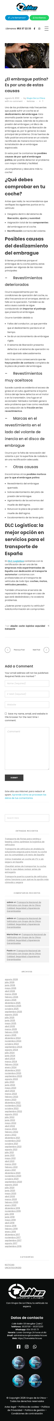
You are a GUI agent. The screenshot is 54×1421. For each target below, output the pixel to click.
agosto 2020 (11, 1184)
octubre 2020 (12, 1178)
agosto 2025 (11, 1014)
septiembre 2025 (13, 1011)
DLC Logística (16, 561)
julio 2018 (9, 1214)
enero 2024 (10, 1067)
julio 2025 (9, 1017)
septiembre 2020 (13, 1181)
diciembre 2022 (12, 1102)
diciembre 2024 (13, 1038)
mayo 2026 (10, 988)
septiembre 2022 (13, 1111)
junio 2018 (10, 1217)
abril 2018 (9, 1222)
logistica (30, 625)
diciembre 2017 (12, 1234)
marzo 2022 (11, 1129)
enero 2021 (10, 1170)
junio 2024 (10, 1055)
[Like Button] (39, 101)
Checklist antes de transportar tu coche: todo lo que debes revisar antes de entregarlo (25, 869)
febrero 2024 (11, 1064)
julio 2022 (9, 1117)
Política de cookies (29, 1406)
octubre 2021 (11, 1143)
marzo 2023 (11, 1093)
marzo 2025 (11, 1029)
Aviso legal (10, 1406)
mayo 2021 (10, 1158)
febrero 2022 (11, 1132)
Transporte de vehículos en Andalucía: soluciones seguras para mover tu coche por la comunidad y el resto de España (26, 851)
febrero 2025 (11, 1032)
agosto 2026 (11, 979)
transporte (10, 628)
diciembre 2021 (12, 1137)
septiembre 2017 (13, 1240)
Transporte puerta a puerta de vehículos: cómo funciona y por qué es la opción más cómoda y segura (27, 879)
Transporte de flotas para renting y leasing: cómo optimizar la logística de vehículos (24, 841)
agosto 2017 (11, 1243)
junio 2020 (10, 1190)
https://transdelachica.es (30, 1338)
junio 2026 (10, 985)
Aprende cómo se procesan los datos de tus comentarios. (25, 796)
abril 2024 (10, 1058)
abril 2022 (10, 1126)
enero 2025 (10, 1035)
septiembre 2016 (13, 1246)
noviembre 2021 (13, 1140)
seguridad (40, 625)
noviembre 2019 (13, 1211)
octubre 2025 (12, 1008)
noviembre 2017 (13, 1237)
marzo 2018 (10, 1225)
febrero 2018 (11, 1228)
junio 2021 (10, 1155)
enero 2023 (10, 1099)
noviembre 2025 (13, 1005)
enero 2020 (10, 1205)
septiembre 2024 (13, 1046)
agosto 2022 (11, 1114)
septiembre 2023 (13, 1076)
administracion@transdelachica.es (30, 1335)
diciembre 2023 (12, 1070)
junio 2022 (10, 1120)
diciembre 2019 (12, 1208)
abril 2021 (9, 1161)
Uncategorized (13, 1267)
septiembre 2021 (13, 1146)
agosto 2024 (11, 1049)
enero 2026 (10, 1000)
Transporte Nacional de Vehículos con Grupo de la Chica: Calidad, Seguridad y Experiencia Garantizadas (24, 907)
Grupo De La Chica (36, 98)
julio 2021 (9, 1152)
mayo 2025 (10, 1023)
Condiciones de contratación (27, 1413)
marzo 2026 (11, 994)
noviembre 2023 (13, 1073)
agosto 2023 (11, 1079)
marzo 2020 (11, 1199)
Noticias (31, 101)
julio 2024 (10, 1052)
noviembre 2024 (13, 1041)
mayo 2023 (10, 1088)
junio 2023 (10, 1085)
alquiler (14, 625)
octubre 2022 (12, 1108)
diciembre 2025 (12, 1002)
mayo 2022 (10, 1123)
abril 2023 (10, 1090)
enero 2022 (10, 1134)
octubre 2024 (12, 1044)
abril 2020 (10, 1196)
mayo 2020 (10, 1193)
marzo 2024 (11, 1061)
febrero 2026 (11, 997)
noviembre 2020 (13, 1176)
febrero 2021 (11, 1167)
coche (22, 625)
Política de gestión (35, 1410)
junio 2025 (10, 1020)
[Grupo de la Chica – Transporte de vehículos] (27, 7)
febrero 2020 (11, 1202)
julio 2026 (9, 982)
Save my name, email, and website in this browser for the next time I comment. (26, 717)
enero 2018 (10, 1231)
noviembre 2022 (13, 1105)
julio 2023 (9, 1082)
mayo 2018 (10, 1219)
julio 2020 (9, 1187)
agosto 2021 (11, 1149)
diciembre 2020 (12, 1173)
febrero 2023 (11, 1096)
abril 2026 (10, 991)
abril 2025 (10, 1026)
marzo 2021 (10, 1164)
